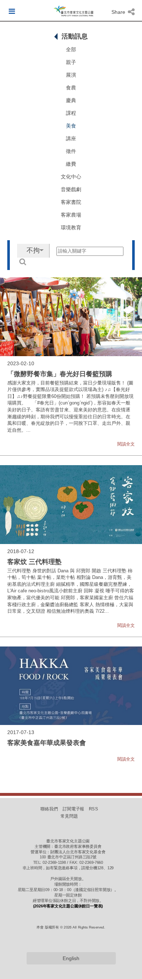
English (71, 958)
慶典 (71, 100)
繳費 (71, 164)
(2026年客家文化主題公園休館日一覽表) (68, 906)
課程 (71, 113)
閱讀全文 (126, 444)
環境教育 (71, 227)
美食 (71, 126)
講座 (71, 138)
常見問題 (69, 816)
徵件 (71, 151)
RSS (93, 808)
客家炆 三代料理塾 (34, 561)
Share (119, 12)
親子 (71, 62)
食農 (71, 87)
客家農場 (71, 215)
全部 (71, 49)
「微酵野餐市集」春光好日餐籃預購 (59, 374)
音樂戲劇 (71, 189)
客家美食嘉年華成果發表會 (46, 742)
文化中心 (71, 177)
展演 (71, 75)
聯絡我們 (49, 808)
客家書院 (71, 202)
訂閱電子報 (73, 808)
